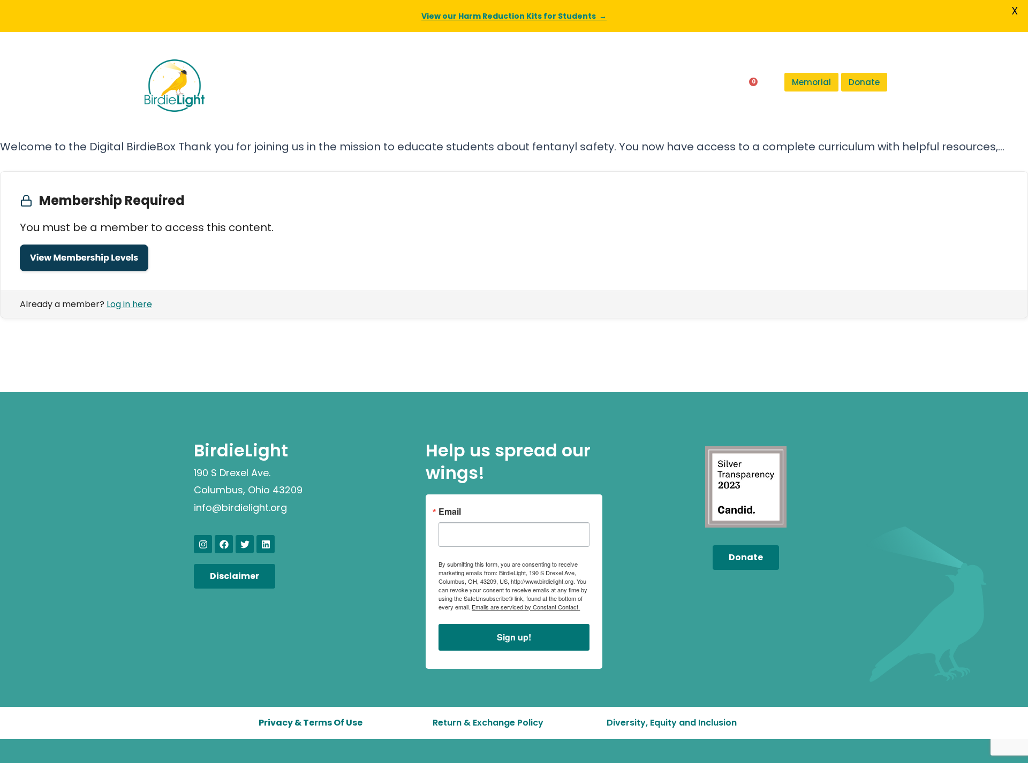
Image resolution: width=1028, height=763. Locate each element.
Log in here (129, 304)
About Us (243, 85)
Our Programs (323, 85)
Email (450, 511)
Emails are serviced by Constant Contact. (526, 606)
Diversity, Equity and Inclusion (672, 722)
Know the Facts (418, 85)
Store (692, 85)
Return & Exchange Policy (488, 722)
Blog (654, 85)
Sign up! (514, 637)
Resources (505, 85)
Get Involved (586, 85)
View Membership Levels (84, 257)
